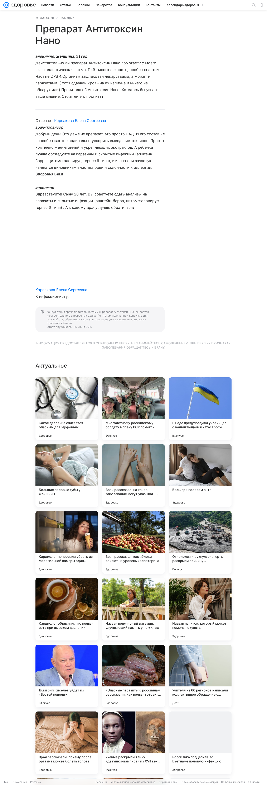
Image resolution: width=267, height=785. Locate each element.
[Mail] (6, 5)
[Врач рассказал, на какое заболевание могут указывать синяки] (133, 475)
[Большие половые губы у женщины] (66, 475)
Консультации (44, 17)
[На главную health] (22, 5)
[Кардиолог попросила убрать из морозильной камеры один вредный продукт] (66, 542)
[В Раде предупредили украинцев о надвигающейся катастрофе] (200, 408)
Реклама (35, 782)
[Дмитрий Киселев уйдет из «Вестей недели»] (66, 676)
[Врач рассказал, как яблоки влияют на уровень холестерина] (133, 542)
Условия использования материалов (133, 782)
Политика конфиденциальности (240, 782)
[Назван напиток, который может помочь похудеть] (200, 609)
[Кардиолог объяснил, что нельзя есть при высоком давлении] (66, 609)
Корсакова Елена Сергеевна (80, 120)
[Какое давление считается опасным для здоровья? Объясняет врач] (66, 408)
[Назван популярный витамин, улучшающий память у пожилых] (133, 609)
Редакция (101, 782)
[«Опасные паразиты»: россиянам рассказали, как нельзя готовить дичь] (133, 676)
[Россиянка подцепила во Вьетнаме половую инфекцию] (200, 742)
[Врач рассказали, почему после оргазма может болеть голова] (66, 742)
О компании (20, 782)
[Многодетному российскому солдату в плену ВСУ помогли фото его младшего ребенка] (133, 408)
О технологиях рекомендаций (199, 782)
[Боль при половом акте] (200, 475)
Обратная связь (168, 782)
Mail (6, 782)
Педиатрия (67, 17)
